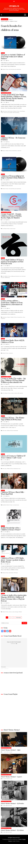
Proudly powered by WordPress (10, 839)
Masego (16, 611)
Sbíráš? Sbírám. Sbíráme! (6, 747)
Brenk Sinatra (10, 111)
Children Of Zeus (5, 69)
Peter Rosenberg (16, 112)
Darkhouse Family (14, 276)
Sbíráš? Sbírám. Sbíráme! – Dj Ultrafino (12, 803)
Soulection (3, 318)
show (19, 468)
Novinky (9, 92)
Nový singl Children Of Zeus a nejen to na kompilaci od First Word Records (12, 262)
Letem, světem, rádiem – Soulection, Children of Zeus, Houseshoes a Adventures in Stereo (12, 303)
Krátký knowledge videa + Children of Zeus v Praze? (11, 529)
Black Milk (4, 504)
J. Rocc (24, 317)
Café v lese (4, 430)
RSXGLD (20, 611)
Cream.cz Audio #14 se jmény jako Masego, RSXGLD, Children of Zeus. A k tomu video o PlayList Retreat (14, 598)
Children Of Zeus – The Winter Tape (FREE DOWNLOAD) (12, 419)
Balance (3, 150)
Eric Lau (19, 276)
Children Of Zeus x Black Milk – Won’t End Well (13, 493)
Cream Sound (4, 92)
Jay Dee (21, 393)
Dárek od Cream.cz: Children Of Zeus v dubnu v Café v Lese (13, 457)
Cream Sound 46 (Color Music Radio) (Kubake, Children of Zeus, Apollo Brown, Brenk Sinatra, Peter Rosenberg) (13, 97)
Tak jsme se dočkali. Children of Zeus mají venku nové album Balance (13, 57)
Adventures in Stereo (6, 317)
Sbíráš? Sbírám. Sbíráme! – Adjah (10, 750)
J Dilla (18, 393)
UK (20, 150)
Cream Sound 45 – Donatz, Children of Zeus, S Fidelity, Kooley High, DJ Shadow (11, 216)
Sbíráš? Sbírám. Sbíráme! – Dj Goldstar (12, 830)
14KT (3, 276)
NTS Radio (16, 572)
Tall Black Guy (7, 277)
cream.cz (14, 6)
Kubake (10, 112)
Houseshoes (19, 317)
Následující (18, 617)
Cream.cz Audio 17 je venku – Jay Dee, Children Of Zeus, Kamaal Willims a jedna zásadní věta (13, 380)
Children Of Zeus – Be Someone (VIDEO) (13, 139)
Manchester (18, 69)
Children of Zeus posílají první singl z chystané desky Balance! (13, 177)
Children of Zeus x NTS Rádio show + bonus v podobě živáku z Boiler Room (13, 560)
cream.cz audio (14, 393)
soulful (18, 150)
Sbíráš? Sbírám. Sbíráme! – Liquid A (11, 777)
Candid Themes (15, 841)
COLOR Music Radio (6, 228)
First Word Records (12, 69)
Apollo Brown (4, 111)
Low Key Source (16, 504)
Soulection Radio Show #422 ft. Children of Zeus (13, 341)
